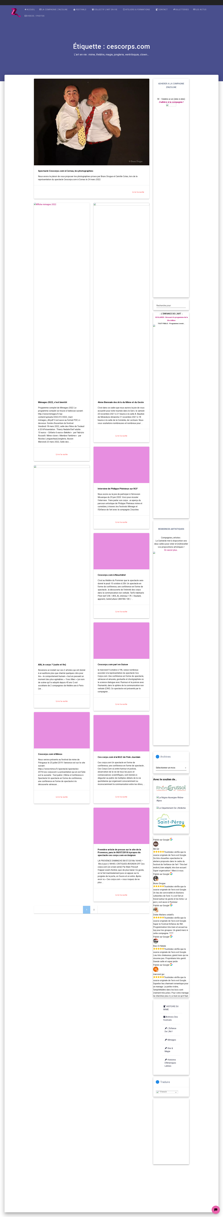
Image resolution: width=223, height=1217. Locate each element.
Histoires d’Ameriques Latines (170, 1063)
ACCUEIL (31, 10)
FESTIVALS (81, 10)
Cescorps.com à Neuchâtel (112, 575)
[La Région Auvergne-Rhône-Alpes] (171, 799)
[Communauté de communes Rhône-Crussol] (171, 788)
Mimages (172, 1040)
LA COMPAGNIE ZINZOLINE (55, 10)
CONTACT (163, 10)
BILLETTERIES (182, 10)
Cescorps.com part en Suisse (113, 664)
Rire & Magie (169, 1050)
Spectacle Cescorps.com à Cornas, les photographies (65, 171)
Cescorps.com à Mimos (50, 754)
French (163, 1092)
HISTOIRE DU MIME (170, 1008)
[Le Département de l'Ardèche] (171, 808)
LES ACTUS (201, 10)
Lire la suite (138, 192)
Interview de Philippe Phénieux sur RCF (118, 488)
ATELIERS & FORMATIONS (137, 10)
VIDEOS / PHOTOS (36, 16)
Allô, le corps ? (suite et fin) (52, 664)
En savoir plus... (171, 550)
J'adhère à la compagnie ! (171, 102)
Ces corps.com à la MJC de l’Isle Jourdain (119, 757)
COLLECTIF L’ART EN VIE (105, 10)
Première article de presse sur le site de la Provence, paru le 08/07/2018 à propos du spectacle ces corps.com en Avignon (119, 852)
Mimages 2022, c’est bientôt (52, 402)
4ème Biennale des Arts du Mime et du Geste (121, 402)
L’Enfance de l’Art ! (170, 1030)
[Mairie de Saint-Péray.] (171, 821)
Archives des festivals (170, 1018)
